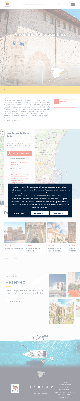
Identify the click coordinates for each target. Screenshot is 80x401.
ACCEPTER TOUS (59, 213)
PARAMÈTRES (19, 213)
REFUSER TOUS (39, 213)
